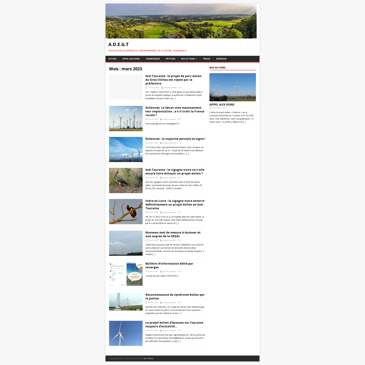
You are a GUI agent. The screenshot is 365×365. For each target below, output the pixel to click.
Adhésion (221, 58)
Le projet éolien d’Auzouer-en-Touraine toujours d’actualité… (174, 324)
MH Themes (148, 358)
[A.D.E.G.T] (181, 37)
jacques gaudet (170, 87)
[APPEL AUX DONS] (232, 99)
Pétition (170, 58)
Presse (206, 58)
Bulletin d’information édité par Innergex (169, 265)
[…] (174, 98)
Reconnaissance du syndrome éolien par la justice (175, 296)
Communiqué (153, 58)
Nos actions (188, 58)
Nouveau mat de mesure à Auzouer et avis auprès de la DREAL (173, 234)
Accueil (112, 58)
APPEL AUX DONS (131, 58)
